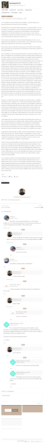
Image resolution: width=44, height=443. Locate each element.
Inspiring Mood (28, 9)
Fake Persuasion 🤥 (5, 206)
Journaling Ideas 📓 (38, 206)
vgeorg (12, 259)
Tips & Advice (20, 9)
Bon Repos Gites (15, 285)
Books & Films (5, 9)
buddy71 (12, 217)
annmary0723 (15, 3)
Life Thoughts (14, 12)
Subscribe (15, 410)
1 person (8, 227)
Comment (39, 403)
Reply (23, 229)
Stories (20, 12)
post (41, 131)
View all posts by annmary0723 (14, 199)
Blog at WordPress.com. (22, 440)
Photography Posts (6, 12)
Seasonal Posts (13, 9)
